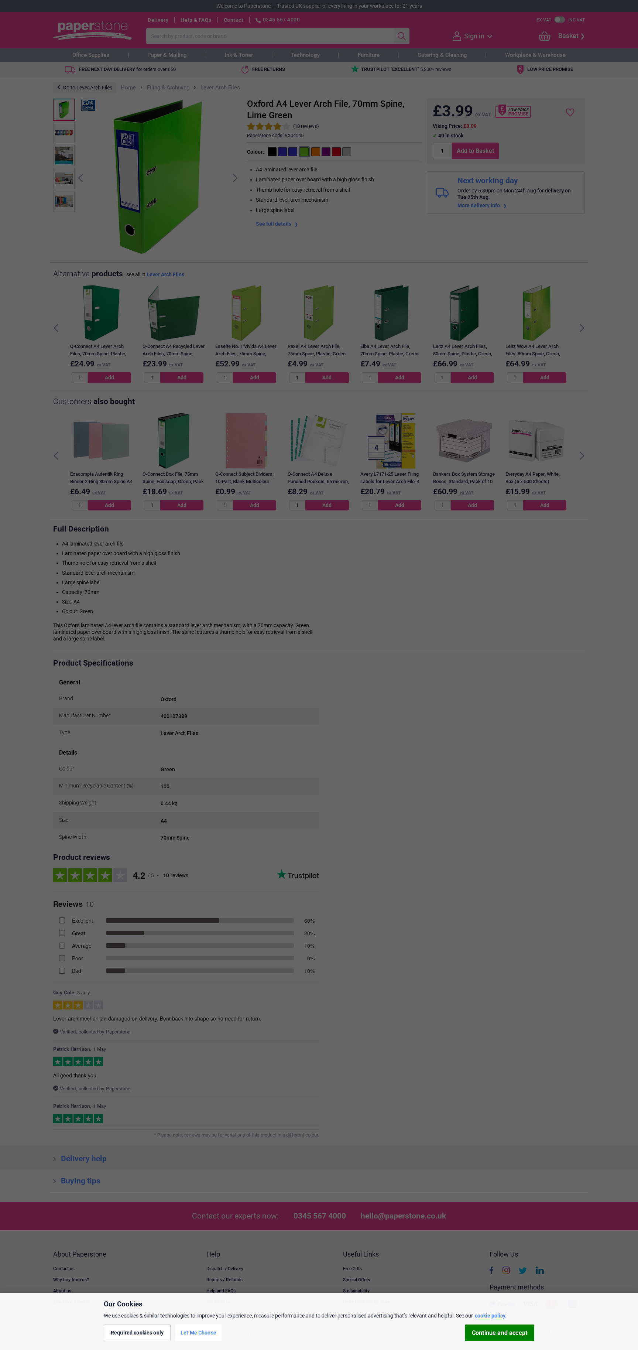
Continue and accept (499, 1332)
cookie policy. (491, 1316)
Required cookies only (137, 1333)
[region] (319, 1321)
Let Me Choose (198, 1333)
